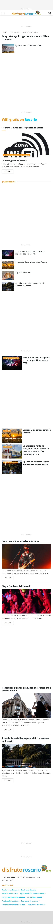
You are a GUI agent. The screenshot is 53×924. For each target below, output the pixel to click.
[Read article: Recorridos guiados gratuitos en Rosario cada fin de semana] (26, 705)
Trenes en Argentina (29, 901)
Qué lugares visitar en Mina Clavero (26, 32)
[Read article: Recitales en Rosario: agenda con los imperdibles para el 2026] (8, 254)
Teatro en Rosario (28, 890)
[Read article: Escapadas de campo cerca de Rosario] (8, 265)
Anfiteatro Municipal (11, 358)
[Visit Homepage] (26, 12)
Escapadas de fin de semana (13, 897)
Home (4, 32)
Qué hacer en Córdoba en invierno (29, 45)
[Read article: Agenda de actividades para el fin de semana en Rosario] (8, 286)
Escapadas (7, 430)
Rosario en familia (34, 897)
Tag (10, 32)
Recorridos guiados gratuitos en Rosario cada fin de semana (26, 689)
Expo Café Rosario (22, 272)
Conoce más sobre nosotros (13, 904)
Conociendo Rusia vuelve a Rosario (20, 541)
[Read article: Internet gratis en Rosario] (26, 145)
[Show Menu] (3, 12)
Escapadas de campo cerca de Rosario (31, 262)
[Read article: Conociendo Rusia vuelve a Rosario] (26, 556)
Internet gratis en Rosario (14, 160)
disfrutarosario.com (14, 877)
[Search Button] (49, 12)
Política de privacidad (36, 904)
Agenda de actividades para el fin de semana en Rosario (30, 284)
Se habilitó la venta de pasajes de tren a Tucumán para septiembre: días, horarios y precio (36, 449)
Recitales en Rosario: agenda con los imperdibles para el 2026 (30, 252)
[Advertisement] (26, 3)
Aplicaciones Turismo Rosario (16, 155)
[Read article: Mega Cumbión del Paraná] (26, 601)
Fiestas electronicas (10, 901)
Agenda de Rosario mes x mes (32, 893)
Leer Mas (8, 171)
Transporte (8, 446)
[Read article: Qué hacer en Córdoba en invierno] (8, 48)
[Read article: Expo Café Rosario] (8, 275)
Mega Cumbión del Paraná (16, 586)
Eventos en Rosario (10, 462)
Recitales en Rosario (10, 890)
